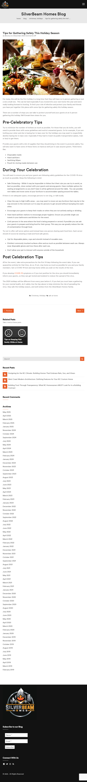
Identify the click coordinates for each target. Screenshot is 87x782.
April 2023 (7, 492)
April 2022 (7, 535)
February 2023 (8, 499)
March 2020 (7, 626)
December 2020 (9, 593)
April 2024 (7, 448)
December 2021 (9, 550)
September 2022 (9, 517)
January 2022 (8, 546)
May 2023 (7, 488)
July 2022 (6, 524)
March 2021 (7, 582)
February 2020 (8, 630)
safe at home (53, 296)
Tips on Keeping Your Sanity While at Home (13, 340)
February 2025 (8, 423)
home (19, 18)
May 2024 (7, 445)
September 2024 (9, 437)
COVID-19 (18, 273)
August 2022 (8, 521)
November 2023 (9, 466)
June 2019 (7, 655)
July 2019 (6, 651)
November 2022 (9, 510)
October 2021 (8, 557)
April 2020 (7, 622)
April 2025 (7, 416)
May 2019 (6, 659)
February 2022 (8, 543)
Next (79, 311)
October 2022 (8, 513)
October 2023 (8, 470)
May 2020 (7, 619)
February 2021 (8, 586)
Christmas (32, 18)
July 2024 (7, 441)
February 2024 (8, 455)
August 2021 (8, 564)
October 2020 (8, 601)
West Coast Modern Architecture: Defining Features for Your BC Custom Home (40, 379)
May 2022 (7, 532)
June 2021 (7, 572)
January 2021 (8, 590)
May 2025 (7, 412)
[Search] (82, 359)
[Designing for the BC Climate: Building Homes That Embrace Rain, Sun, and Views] (5, 374)
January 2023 (8, 503)
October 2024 (8, 434)
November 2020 (9, 597)
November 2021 (9, 553)
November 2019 (9, 640)
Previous (9, 311)
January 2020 (8, 633)
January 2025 (8, 426)
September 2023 (9, 474)
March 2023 (7, 495)
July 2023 (7, 481)
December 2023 (9, 463)
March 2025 (7, 419)
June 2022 (7, 528)
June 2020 (7, 615)
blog (25, 18)
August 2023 (8, 477)
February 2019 (8, 670)
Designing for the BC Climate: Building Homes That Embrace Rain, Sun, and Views (41, 373)
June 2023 (7, 484)
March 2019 (7, 666)
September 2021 (9, 561)
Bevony (7, 36)
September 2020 (9, 604)
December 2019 (9, 637)
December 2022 (9, 506)
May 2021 (6, 575)
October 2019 (8, 644)
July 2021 (6, 568)
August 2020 (8, 608)
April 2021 (7, 579)
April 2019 (7, 662)
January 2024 (8, 459)
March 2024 (7, 452)
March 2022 (7, 539)
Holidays (40, 18)
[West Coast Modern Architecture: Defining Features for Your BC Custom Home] (5, 380)
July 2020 (7, 611)
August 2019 (8, 648)
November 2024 (9, 430)
